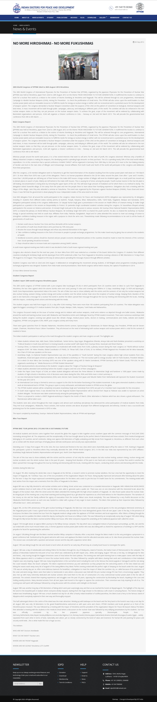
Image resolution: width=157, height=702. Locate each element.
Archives (73, 18)
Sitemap (115, 699)
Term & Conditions (65, 682)
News (84, 679)
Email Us (84, 676)
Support (84, 672)
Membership (114, 18)
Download (92, 18)
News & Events (38, 18)
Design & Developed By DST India (131, 699)
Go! (40, 684)
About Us (25, 18)
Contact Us (127, 18)
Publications (62, 18)
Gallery (102, 18)
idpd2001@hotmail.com (118, 688)
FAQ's (84, 682)
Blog (82, 18)
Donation (62, 672)
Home (16, 18)
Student (50, 18)
